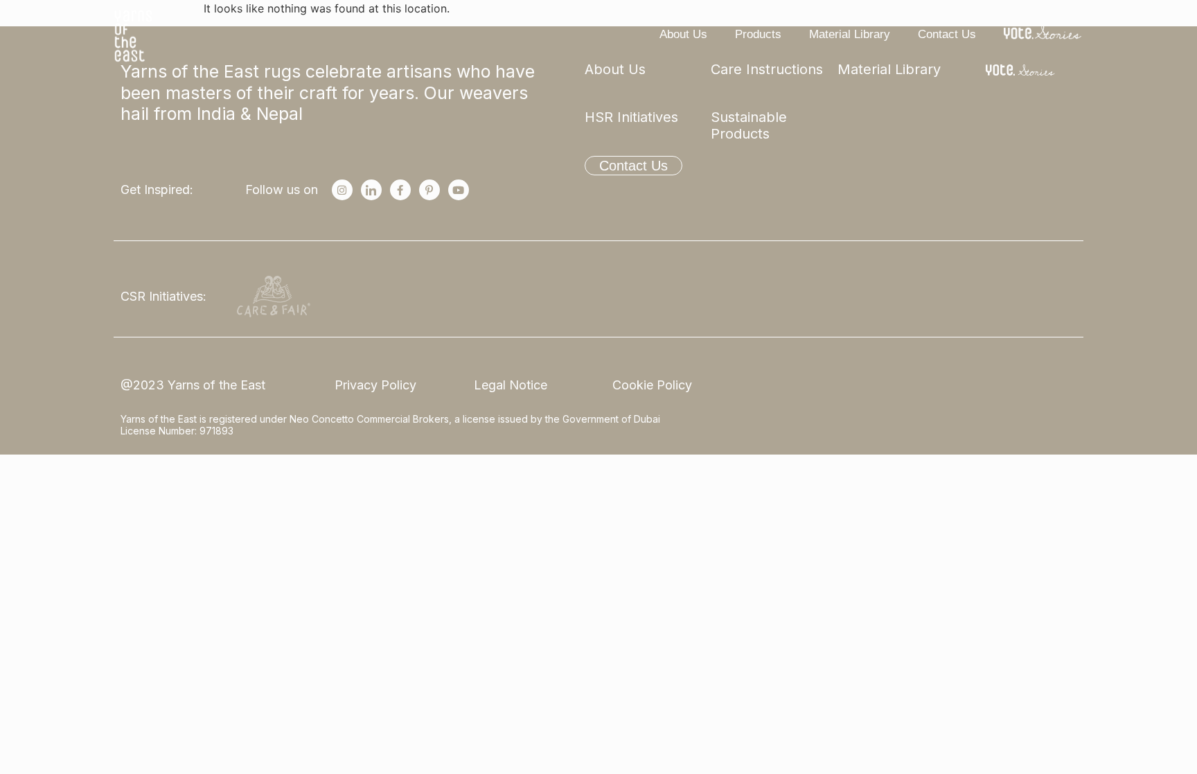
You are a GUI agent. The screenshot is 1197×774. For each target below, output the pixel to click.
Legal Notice (510, 385)
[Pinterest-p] (429, 189)
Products (758, 34)
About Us (683, 34)
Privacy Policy (375, 385)
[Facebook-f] (400, 189)
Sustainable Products (749, 125)
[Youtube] (458, 189)
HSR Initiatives (631, 117)
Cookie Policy (652, 385)
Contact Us (947, 34)
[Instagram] (342, 189)
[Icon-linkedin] (371, 189)
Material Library (849, 34)
